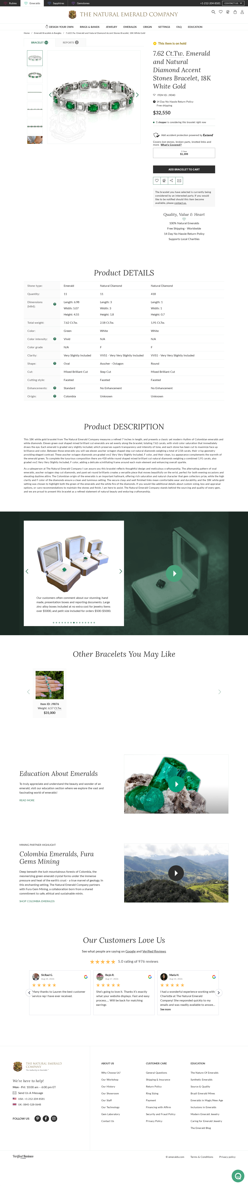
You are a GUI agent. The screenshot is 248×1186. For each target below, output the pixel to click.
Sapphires (58, 3)
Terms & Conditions (201, 1156)
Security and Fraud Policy (160, 1114)
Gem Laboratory (110, 1114)
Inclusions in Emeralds (203, 1107)
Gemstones (83, 3)
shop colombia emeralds (36, 901)
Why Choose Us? (111, 1072)
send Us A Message (30, 1093)
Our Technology (110, 1107)
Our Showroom (110, 1093)
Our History (108, 1086)
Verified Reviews (154, 951)
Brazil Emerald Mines (203, 1093)
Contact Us (107, 1121)
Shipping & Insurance (158, 1079)
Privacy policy (227, 1156)
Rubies (13, 3)
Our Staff (106, 1100)
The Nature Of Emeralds (204, 1072)
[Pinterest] (37, 1118)
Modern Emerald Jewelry (205, 1114)
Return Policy (154, 1086)
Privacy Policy (154, 1121)
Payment (151, 1100)
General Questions (156, 1072)
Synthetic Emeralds (201, 1079)
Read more (26, 800)
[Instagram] (54, 1118)
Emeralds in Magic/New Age (207, 1100)
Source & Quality (200, 1086)
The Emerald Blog (201, 1127)
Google (130, 951)
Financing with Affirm (158, 1107)
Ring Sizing (152, 1093)
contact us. (180, 202)
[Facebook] (46, 1118)
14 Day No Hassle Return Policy (174, 101)
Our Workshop (109, 1079)
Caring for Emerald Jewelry (206, 1121)
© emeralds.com (175, 1156)
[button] (137, 95)
